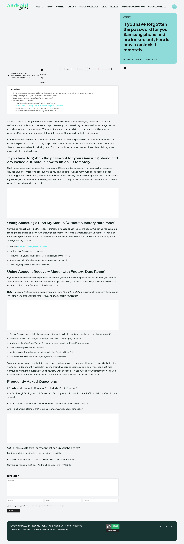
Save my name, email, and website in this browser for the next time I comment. (37, 506)
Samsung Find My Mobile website (32, 246)
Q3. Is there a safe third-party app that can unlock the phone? (37, 108)
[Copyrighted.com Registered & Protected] (112, 531)
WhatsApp (43, 83)
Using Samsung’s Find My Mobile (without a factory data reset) (35, 96)
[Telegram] (42, 70)
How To (127, 17)
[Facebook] (161, 527)
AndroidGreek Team (134, 59)
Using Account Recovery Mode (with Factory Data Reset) (33, 98)
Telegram (43, 74)
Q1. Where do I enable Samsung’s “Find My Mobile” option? (35, 103)
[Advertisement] (63, 203)
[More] (111, 69)
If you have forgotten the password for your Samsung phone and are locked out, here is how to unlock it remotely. (53, 93)
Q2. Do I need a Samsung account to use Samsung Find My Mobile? (39, 106)
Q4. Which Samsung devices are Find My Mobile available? (35, 111)
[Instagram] (166, 527)
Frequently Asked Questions (23, 101)
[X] (171, 527)
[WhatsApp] (42, 78)
